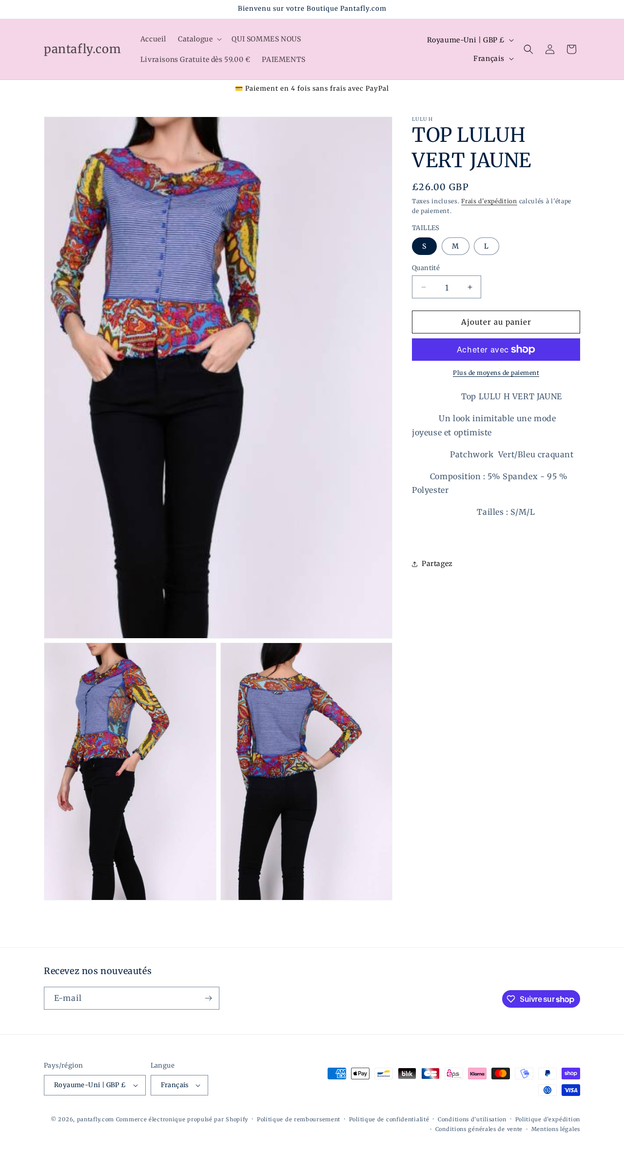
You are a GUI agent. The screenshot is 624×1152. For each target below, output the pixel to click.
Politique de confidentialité (389, 1119)
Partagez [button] (437, 563)
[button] (199, 39)
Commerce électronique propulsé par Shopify (182, 1119)
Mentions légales (555, 1129)
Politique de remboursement (298, 1119)
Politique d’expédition (547, 1119)
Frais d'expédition (489, 201)
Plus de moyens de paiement (496, 372)
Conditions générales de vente (479, 1129)
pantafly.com (96, 1119)
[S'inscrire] (208, 998)
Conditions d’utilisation (472, 1119)
